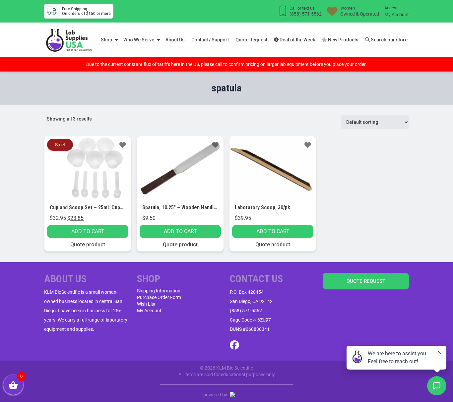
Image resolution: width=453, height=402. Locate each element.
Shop (106, 39)
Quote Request (251, 39)
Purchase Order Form (159, 297)
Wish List (146, 304)
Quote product (87, 244)
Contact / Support (210, 39)
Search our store (389, 39)
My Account (396, 14)
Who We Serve (138, 39)
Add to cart (87, 231)
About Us (175, 39)
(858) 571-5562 (246, 310)
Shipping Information (158, 290)
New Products (342, 39)
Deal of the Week (297, 39)
